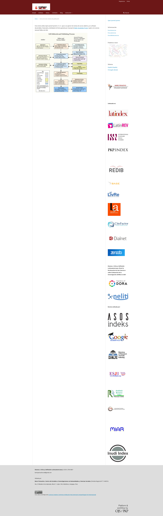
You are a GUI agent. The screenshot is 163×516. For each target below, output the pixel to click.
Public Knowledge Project (81, 28)
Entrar (128, 1)
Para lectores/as (112, 30)
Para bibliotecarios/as (113, 35)
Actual (34, 13)
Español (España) (112, 67)
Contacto (54, 13)
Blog (61, 13)
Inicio (36, 19)
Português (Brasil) (113, 70)
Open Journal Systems (114, 20)
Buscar (127, 13)
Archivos (40, 13)
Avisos (47, 13)
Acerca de (68, 13)
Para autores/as (112, 33)
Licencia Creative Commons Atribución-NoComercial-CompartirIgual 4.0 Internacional (72, 494)
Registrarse (122, 1)
